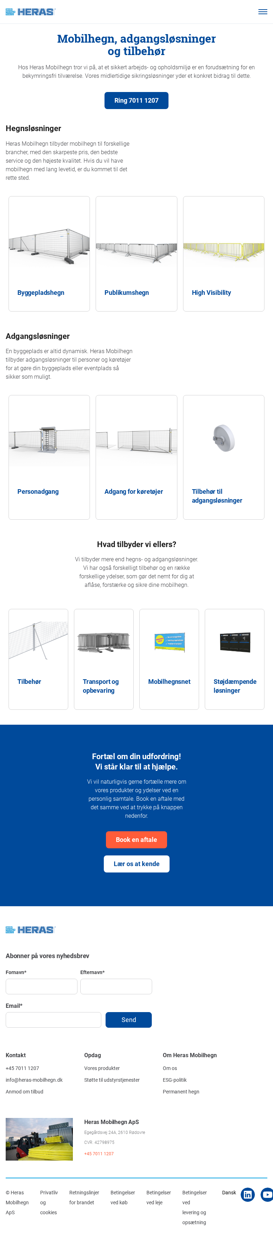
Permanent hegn (181, 1091)
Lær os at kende (137, 863)
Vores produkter (102, 1068)
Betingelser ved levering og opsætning (194, 1207)
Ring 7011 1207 (136, 100)
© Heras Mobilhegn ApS (17, 1202)
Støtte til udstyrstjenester (112, 1079)
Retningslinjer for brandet (84, 1197)
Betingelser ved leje (158, 1197)
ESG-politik (175, 1079)
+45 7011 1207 (22, 1068)
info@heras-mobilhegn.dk (34, 1079)
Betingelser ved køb (123, 1197)
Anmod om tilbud (24, 1091)
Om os (170, 1068)
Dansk (229, 1192)
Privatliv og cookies (49, 1202)
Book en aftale (136, 839)
